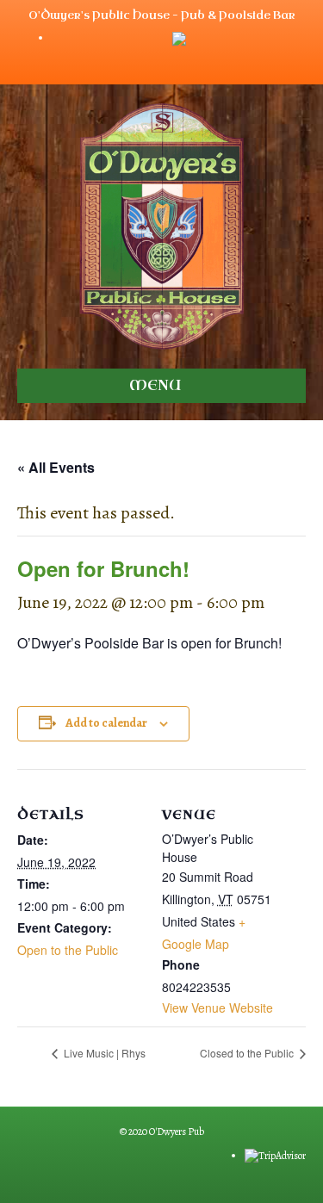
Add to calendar (106, 723)
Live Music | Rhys (103, 1052)
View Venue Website (217, 1007)
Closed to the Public (248, 1052)
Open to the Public (67, 949)
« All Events (56, 467)
